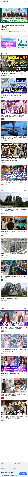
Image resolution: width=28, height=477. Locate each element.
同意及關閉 (22, 473)
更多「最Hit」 (23, 53)
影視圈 (3, 29)
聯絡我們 (2, 463)
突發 (2, 235)
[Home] (6, 1)
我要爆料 (15, 468)
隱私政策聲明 (3, 468)
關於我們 (2, 465)
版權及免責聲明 (17, 463)
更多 (25, 190)
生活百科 (2, 75)
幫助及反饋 (16, 465)
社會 (2, 97)
